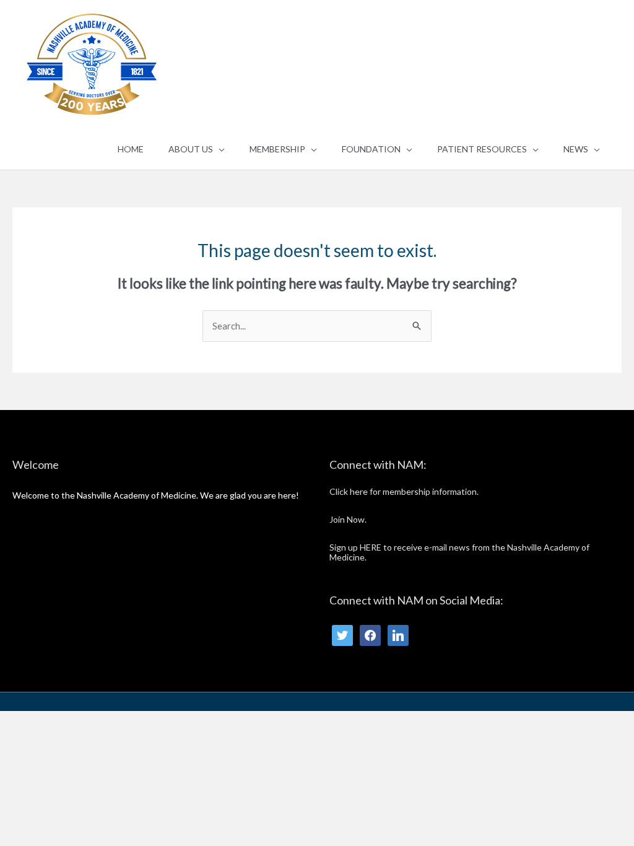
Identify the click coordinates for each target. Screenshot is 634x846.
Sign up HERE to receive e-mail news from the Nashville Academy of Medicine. (459, 552)
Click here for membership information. (404, 491)
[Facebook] (370, 634)
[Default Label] (398, 634)
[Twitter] (342, 634)
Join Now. (348, 519)
